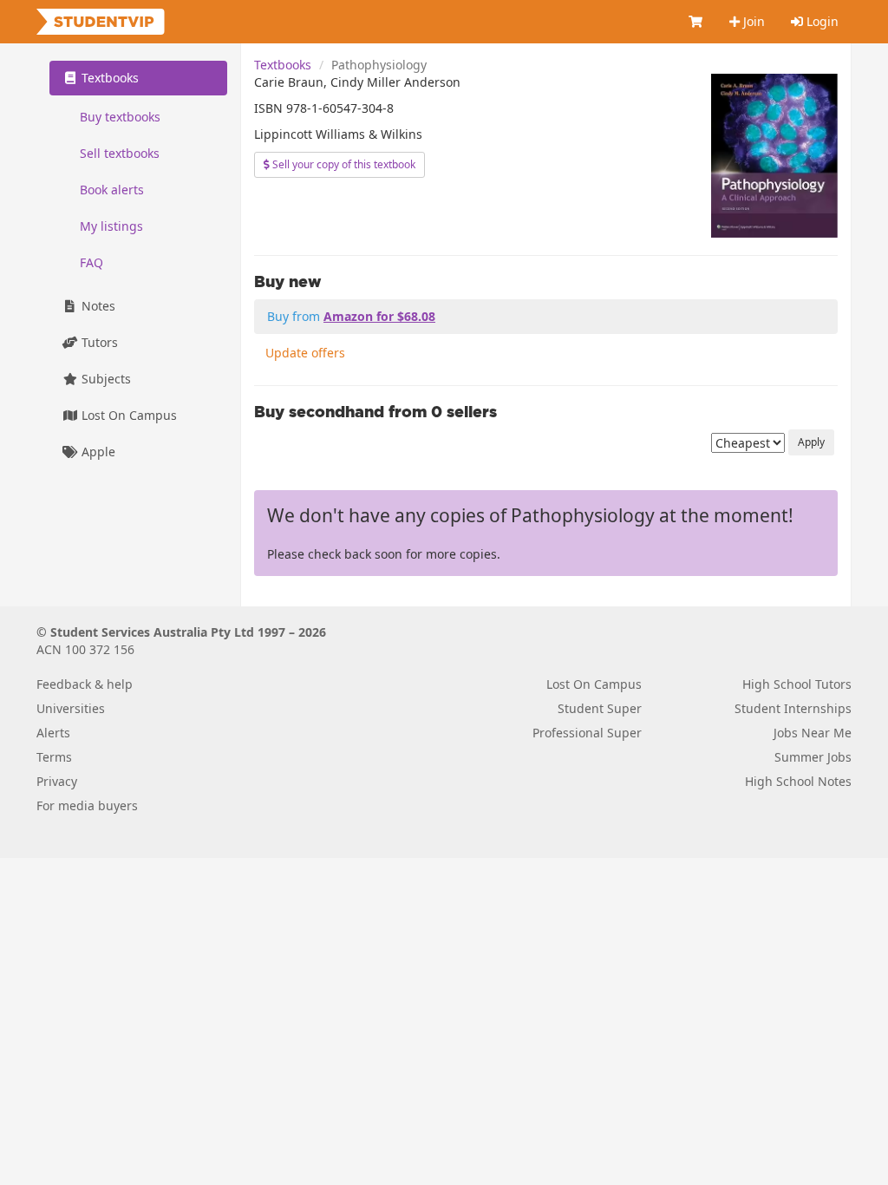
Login (821, 21)
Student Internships (793, 708)
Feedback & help (84, 684)
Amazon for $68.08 (379, 316)
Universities (70, 708)
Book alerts (112, 189)
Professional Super (587, 732)
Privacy (56, 781)
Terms (54, 757)
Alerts (53, 732)
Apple (96, 451)
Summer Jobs (813, 757)
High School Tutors (797, 684)
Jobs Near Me (813, 732)
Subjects (104, 378)
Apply (811, 442)
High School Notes (798, 781)
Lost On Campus (127, 415)
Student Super (600, 708)
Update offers (305, 352)
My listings (111, 226)
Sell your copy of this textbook (342, 164)
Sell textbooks (120, 153)
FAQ (91, 262)
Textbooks (282, 64)
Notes (96, 306)
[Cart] (696, 21)
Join (752, 21)
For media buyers (87, 805)
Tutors (98, 342)
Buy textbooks (120, 116)
